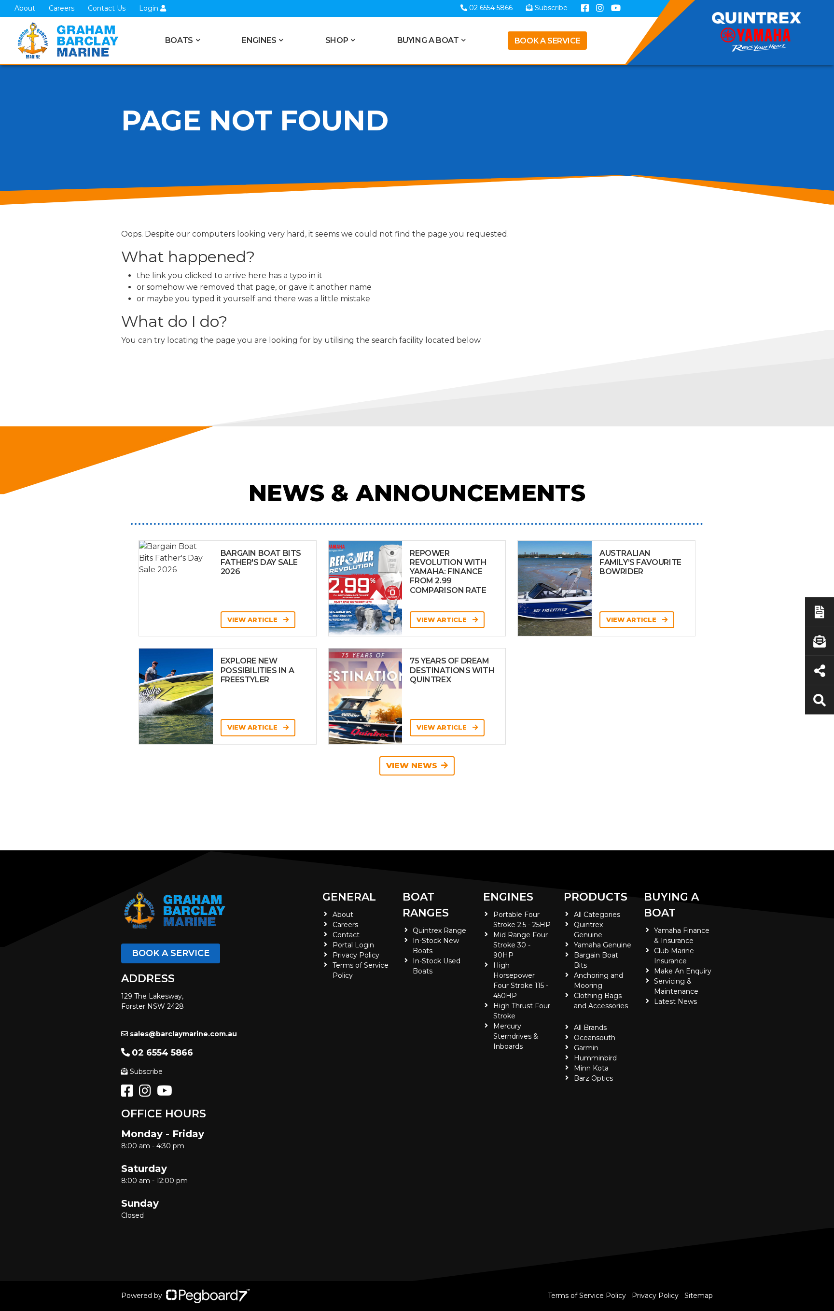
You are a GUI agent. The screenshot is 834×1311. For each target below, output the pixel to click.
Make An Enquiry (682, 971)
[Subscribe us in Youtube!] (166, 1093)
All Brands (590, 1027)
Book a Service (547, 40)
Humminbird (595, 1058)
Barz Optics (593, 1078)
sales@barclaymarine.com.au (183, 1033)
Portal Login (353, 945)
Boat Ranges (426, 904)
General (349, 896)
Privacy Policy (356, 955)
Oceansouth (594, 1037)
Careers (61, 8)
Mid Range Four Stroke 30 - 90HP (520, 944)
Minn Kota (591, 1068)
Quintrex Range (439, 930)
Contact (346, 934)
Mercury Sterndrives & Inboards (515, 1036)
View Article (253, 619)
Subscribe (146, 1071)
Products (595, 896)
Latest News (675, 1001)
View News (411, 765)
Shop (336, 40)
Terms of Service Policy (587, 1295)
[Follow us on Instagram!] (147, 1093)
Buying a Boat (671, 904)
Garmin (586, 1047)
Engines (508, 896)
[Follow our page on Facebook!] (129, 1093)
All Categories (597, 914)
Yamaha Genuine (602, 945)
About (24, 8)
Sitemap (698, 1295)
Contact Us (106, 8)
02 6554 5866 (162, 1052)
